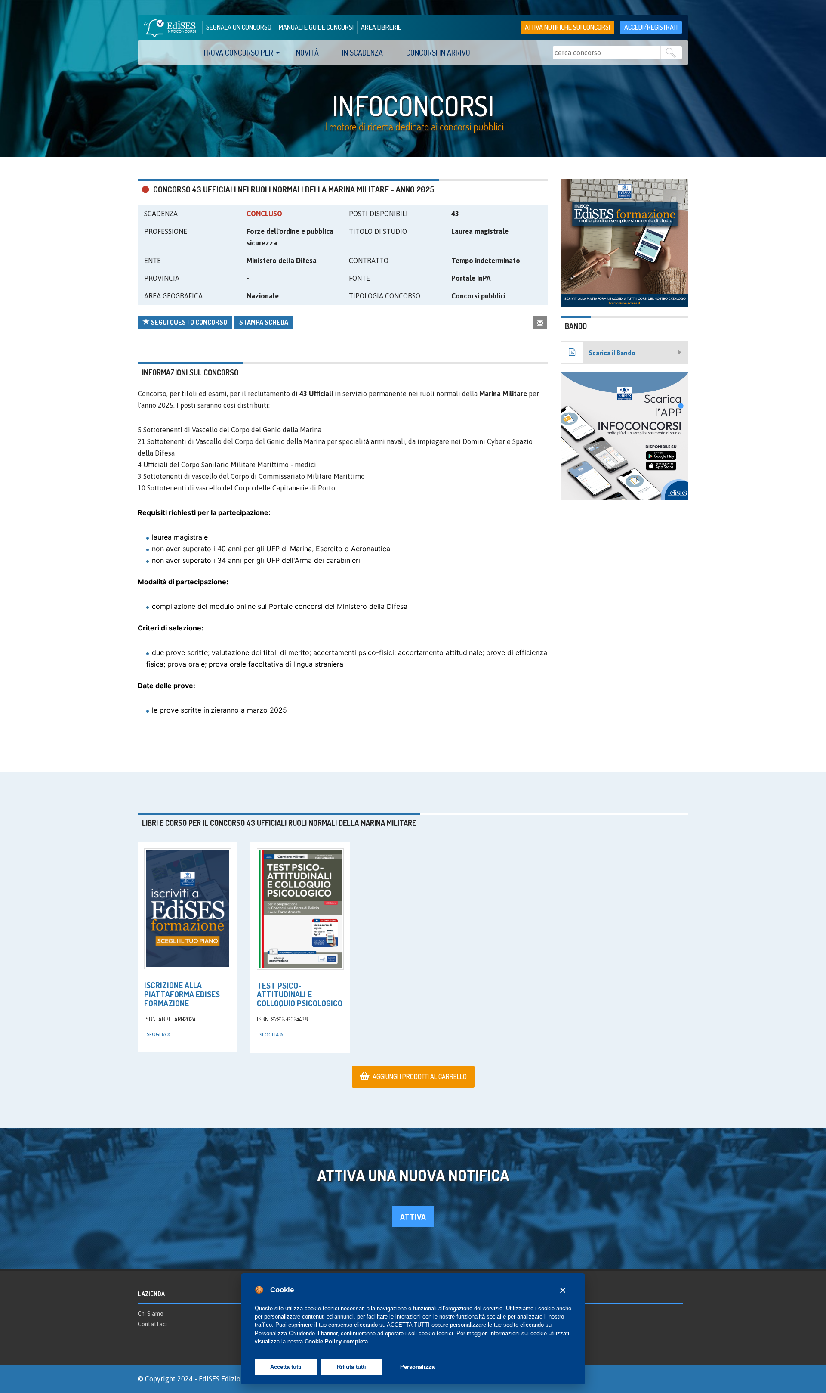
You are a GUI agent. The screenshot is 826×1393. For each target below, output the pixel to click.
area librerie (381, 27)
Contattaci (152, 1324)
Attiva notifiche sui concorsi (567, 27)
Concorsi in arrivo (438, 52)
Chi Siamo (150, 1313)
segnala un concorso (238, 27)
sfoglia (157, 1034)
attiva (413, 1216)
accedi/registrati (651, 27)
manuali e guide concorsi (316, 27)
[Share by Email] (540, 322)
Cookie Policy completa (336, 1341)
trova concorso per (237, 52)
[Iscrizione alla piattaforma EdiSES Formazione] (187, 908)
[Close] (562, 1290)
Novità (307, 52)
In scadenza (362, 52)
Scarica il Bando (612, 352)
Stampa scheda (263, 322)
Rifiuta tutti (351, 1367)
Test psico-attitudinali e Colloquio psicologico (299, 994)
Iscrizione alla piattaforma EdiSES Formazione (182, 994)
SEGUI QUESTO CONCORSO (188, 322)
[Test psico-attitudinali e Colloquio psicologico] (300, 908)
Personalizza (417, 1367)
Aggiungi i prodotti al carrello (420, 1076)
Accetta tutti (286, 1367)
